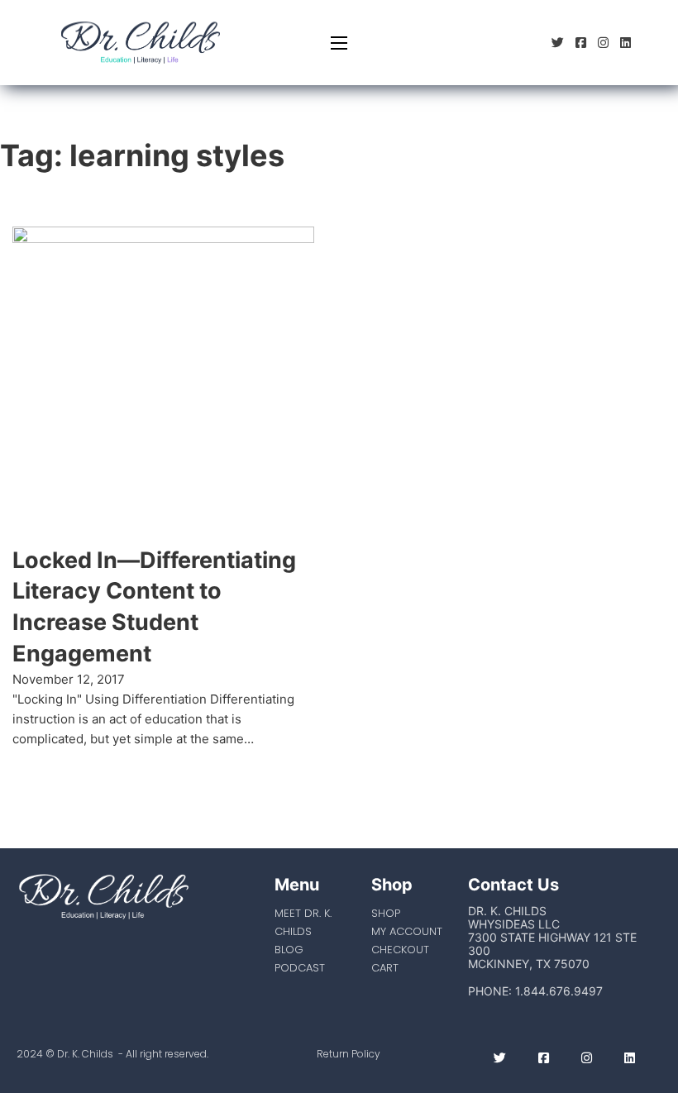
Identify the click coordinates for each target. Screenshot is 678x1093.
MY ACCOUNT (406, 931)
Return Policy (348, 1054)
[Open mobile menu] (339, 43)
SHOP (385, 913)
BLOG (289, 949)
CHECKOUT (400, 949)
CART (385, 968)
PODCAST (300, 968)
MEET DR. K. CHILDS (303, 922)
